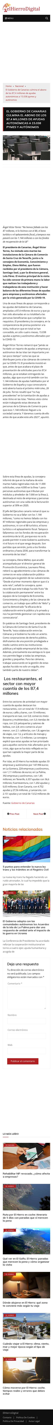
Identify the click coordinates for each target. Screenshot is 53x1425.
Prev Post (14, 813)
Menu (10, 18)
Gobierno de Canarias (23, 803)
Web (10, 1045)
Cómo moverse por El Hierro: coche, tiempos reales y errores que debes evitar (24, 1390)
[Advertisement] (26, 52)
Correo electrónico (18, 1029)
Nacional (10, 838)
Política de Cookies (25, 1417)
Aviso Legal (34, 1421)
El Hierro (10, 1186)
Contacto (7, 1417)
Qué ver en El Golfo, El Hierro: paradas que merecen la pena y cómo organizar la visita (26, 1261)
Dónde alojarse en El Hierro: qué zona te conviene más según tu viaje (25, 1304)
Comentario (15, 983)
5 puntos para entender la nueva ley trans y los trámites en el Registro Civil (25, 868)
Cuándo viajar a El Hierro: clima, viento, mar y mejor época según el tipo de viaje (26, 1346)
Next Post (38, 813)
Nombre (12, 1015)
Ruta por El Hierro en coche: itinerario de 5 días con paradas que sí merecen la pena (25, 1217)
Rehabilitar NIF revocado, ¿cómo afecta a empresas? (26, 1175)
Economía (10, 1145)
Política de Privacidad (13, 1421)
